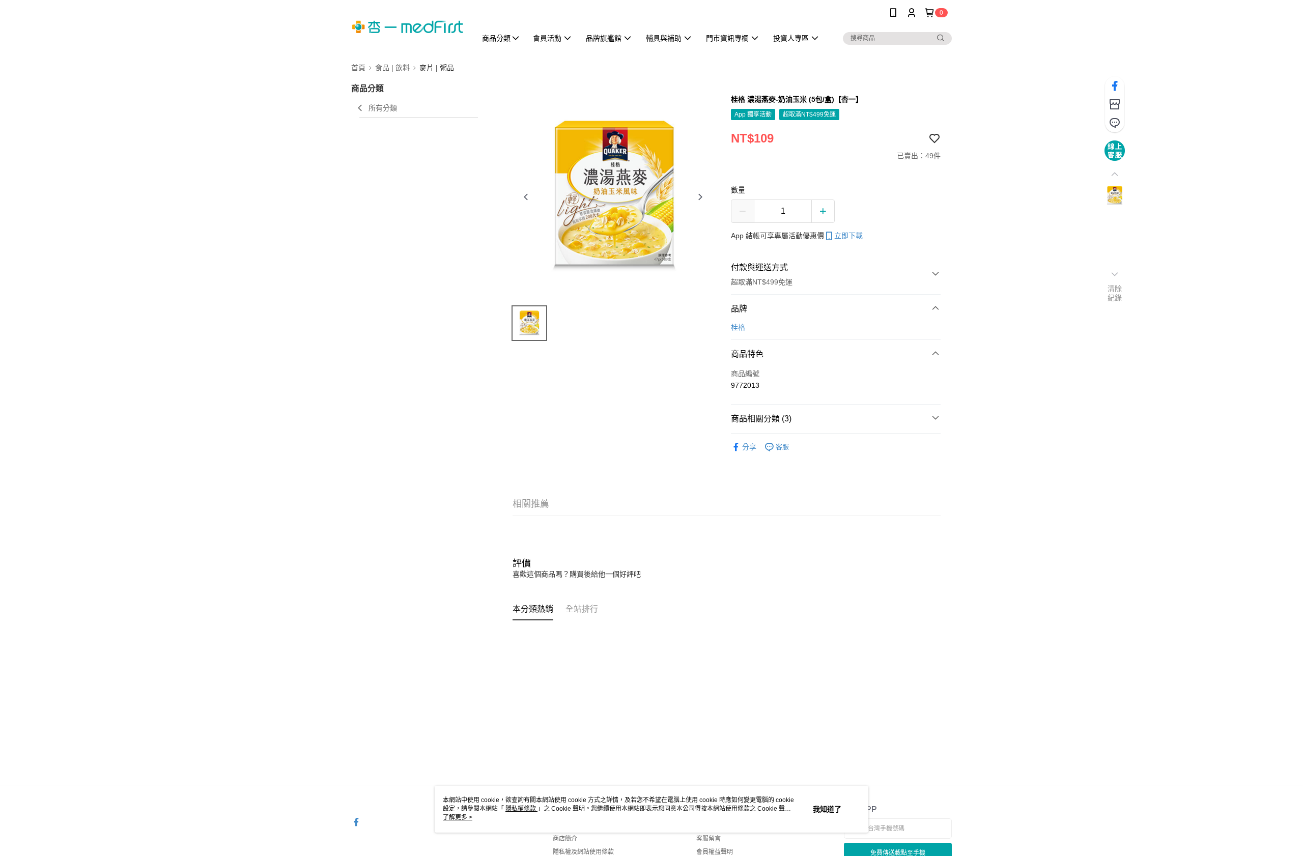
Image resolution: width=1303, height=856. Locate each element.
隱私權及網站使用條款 (583, 851)
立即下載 (848, 236)
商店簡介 (565, 838)
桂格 (738, 327)
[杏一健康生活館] (407, 26)
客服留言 (708, 838)
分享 (749, 447)
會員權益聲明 (714, 851)
